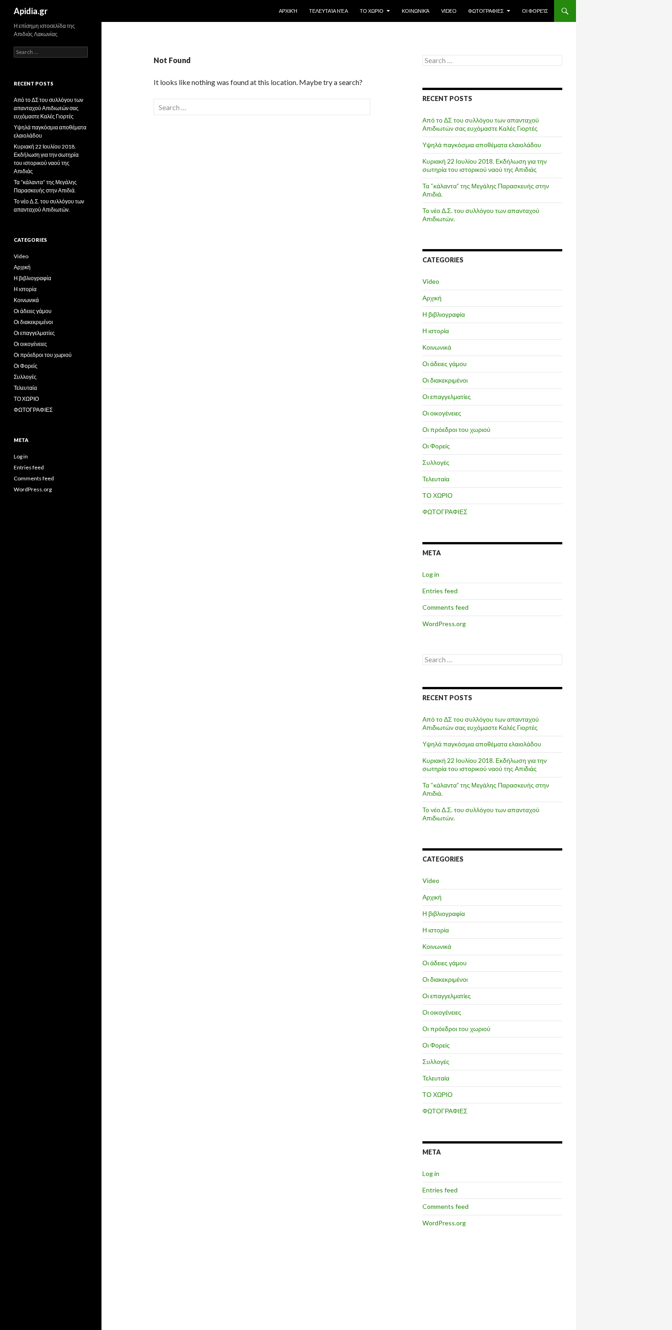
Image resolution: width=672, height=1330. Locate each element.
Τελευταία (435, 479)
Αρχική (288, 11)
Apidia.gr (31, 11)
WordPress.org (444, 624)
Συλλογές (435, 462)
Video (448, 11)
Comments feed (445, 607)
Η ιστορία (435, 331)
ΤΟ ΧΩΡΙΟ (372, 11)
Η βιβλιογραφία (443, 314)
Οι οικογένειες (441, 413)
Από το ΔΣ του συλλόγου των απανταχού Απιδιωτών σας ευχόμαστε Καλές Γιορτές (480, 124)
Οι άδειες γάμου (444, 363)
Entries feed (440, 591)
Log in (430, 574)
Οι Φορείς (535, 11)
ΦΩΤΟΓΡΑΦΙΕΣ (486, 11)
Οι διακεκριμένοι (445, 380)
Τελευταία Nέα (328, 11)
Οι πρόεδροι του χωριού (456, 429)
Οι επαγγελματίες (446, 396)
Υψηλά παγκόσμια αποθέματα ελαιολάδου (481, 145)
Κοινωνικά (415, 11)
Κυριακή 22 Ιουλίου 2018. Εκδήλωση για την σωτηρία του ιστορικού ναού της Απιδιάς (484, 165)
